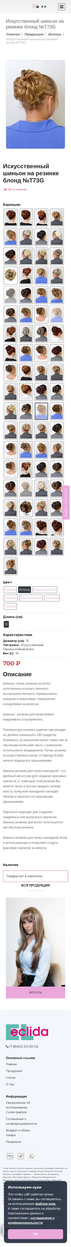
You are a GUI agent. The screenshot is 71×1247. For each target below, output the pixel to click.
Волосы (54, 34)
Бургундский (45, 589)
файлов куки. (45, 1203)
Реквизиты (13, 1142)
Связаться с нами (66, 502)
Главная (13, 34)
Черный (52, 598)
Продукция (33, 34)
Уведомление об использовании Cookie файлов (18, 1107)
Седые (10, 606)
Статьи (10, 1077)
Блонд (24, 589)
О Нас (10, 1084)
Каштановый (31, 598)
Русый (10, 589)
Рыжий (11, 598)
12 (6, 624)
